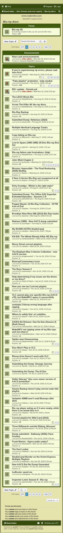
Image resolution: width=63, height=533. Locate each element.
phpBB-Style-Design (36, 529)
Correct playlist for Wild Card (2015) (30, 418)
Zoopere (25, 393)
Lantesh (25, 188)
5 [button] (39, 47)
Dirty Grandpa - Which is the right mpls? (32, 186)
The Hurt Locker (20, 449)
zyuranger (26, 223)
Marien (25, 173)
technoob (25, 162)
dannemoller (27, 482)
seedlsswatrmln (28, 239)
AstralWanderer (28, 334)
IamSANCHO (27, 199)
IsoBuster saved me (22, 472)
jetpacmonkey (27, 341)
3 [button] (33, 47)
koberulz (25, 130)
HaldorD (25, 451)
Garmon (25, 83)
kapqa (24, 350)
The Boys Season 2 (22, 269)
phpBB (15, 527)
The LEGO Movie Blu (23, 97)
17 (48, 77)
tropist (24, 180)
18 (51, 77)
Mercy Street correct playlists (27, 244)
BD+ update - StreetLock (24, 89)
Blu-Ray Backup (20, 112)
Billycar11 (26, 137)
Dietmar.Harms (28, 429)
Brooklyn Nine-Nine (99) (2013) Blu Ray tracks (35, 214)
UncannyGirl (27, 326)
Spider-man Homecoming (25, 339)
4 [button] (36, 47)
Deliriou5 (25, 264)
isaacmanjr (26, 271)
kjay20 (24, 316)
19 (54, 77)
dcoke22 (25, 289)
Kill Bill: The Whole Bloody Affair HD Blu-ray (34, 236)
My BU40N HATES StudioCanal (28, 229)
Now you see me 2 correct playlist (29, 286)
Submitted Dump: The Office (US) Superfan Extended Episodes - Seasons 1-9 (34, 195)
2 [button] (29, 47)
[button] (22, 47)
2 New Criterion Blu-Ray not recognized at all (35, 178)
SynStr (24, 366)
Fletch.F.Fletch (27, 281)
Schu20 (25, 75)
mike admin (27, 59)
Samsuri (25, 114)
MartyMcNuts (27, 99)
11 (54, 86)
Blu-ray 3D (17, 29)
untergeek (26, 474)
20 (57, 77)
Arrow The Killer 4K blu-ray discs (29, 104)
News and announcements (25, 57)
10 (51, 86)
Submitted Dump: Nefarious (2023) (29, 120)
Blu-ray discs (10, 21)
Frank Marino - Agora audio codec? (30, 441)
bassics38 (26, 122)
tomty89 (25, 358)
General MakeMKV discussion (32, 61)
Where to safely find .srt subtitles (29, 314)
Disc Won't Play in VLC (24, 348)
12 (57, 86)
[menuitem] (8, 7)
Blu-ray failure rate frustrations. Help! (31, 152)
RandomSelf (27, 439)
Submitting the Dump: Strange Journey (32, 364)
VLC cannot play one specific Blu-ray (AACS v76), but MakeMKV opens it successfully (34, 296)
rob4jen (25, 231)
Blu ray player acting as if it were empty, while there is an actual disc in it (35, 409)
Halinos (25, 403)
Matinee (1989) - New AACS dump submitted (34, 221)
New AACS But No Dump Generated (30, 464)
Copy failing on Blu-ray (24, 135)
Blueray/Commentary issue (26, 261)
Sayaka (25, 209)
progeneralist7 (28, 256)
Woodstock (26, 444)
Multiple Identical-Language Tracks (30, 127)
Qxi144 (25, 147)
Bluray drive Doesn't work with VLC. (30, 356)
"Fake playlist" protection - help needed (32, 81)
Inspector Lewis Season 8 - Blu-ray (30, 480)
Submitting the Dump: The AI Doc (29, 371)
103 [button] (45, 47)
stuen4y (25, 216)
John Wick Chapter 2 (22, 160)
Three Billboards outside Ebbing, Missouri (33, 426)
